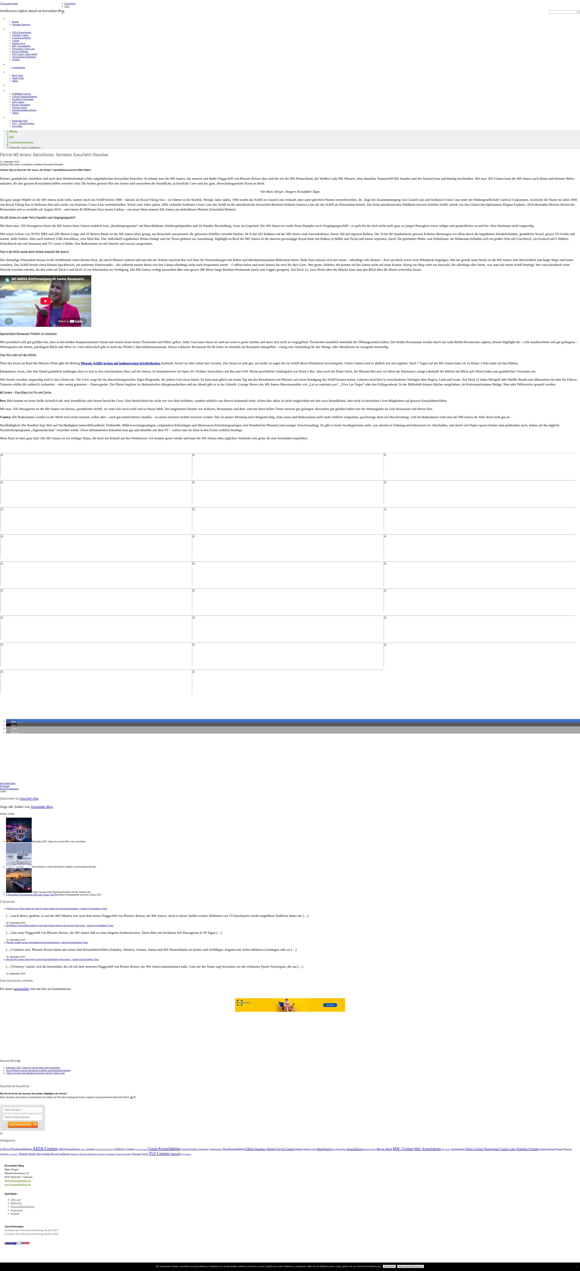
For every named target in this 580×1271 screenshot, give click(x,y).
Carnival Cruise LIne (104, 1149)
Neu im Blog (15, 71)
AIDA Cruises (45, 1148)
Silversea (83, 1154)
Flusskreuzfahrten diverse (24, 110)
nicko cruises (18, 102)
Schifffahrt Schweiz (21, 94)
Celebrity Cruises (20, 35)
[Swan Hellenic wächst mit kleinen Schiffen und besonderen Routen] (19, 866)
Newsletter (17, 126)
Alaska (83, 1149)
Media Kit (16, 1203)
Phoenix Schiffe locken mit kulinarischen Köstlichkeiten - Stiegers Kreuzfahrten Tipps (47, 942)
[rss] (66, 6)
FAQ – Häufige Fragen (23, 123)
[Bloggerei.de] (23, 1243)
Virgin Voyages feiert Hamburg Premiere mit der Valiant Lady (35, 1073)
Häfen (15, 81)
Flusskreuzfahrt (215, 1149)
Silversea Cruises (96, 1154)
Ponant (558, 1149)
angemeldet (21, 989)
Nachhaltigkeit (458, 1149)
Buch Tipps (17, 75)
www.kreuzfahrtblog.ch (17, 1184)
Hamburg (260, 1149)
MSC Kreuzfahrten (21, 46)
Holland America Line (305, 1149)
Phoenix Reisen (546, 1149)
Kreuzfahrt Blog (8, 783)
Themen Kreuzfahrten (123, 1154)
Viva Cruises (186, 1154)
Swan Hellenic (110, 1154)
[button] (11, 721)
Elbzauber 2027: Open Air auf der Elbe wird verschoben (33, 1067)
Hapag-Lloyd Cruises (280, 1149)
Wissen (12, 116)
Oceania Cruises (527, 1149)
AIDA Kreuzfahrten (21, 32)
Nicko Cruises (474, 1149)
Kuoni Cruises (370, 1149)
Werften (16, 59)
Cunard (15, 40)
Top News (72, 18)
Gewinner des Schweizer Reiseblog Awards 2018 (31, 1233)
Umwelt (175, 1154)
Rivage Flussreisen (21, 104)
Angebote (13, 63)
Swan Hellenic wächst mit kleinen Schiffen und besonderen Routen (38, 1070)
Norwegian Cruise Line (23, 48)
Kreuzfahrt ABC (20, 120)
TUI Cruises (159, 1153)
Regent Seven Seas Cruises (34, 1153)
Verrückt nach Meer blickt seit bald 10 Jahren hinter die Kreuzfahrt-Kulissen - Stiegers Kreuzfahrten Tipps (56, 908)
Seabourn (74, 1154)
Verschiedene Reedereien (24, 57)
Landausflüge (18, 67)
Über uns (16, 1199)
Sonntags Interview (21, 24)
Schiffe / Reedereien (22, 28)
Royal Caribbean (20, 51)
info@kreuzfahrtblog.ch (18, 1180)
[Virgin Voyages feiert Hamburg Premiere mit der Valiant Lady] (19, 892)
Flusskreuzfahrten (20, 90)
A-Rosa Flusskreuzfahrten (24, 96)
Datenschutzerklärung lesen (410, 1266)
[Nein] (576, 1266)
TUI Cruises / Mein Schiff (24, 54)
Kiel (334, 1149)
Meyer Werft (384, 1149)
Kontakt (15, 1213)
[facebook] (70, 3)
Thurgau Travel (19, 107)
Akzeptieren (389, 1266)
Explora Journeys (198, 1149)
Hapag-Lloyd (18, 43)
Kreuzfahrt (341, 1149)
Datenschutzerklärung (22, 1206)
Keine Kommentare (9, 789)
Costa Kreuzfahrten (21, 38)
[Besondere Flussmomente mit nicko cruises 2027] (30, 894)
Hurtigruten (324, 1149)
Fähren (15, 113)
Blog (11, 136)
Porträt (15, 22)
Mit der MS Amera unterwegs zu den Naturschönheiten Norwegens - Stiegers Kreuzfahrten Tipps (52, 959)
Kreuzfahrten (355, 1149)
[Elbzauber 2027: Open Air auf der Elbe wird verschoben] (19, 841)
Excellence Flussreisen (23, 99)
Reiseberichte (17, 84)
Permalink (5, 786)
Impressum (17, 1210)
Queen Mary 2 (14, 1154)
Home (68, 12)
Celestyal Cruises (141, 1149)
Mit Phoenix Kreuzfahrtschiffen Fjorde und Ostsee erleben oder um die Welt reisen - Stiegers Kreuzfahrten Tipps (59, 925)
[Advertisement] (90, 757)
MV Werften (446, 1149)
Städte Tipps (18, 78)
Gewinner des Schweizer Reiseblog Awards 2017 (31, 1230)
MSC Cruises (403, 1149)
